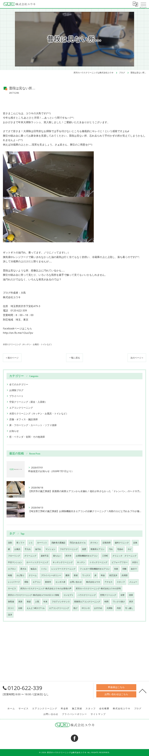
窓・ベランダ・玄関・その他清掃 (27, 436)
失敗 (116, 569)
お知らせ (14, 431)
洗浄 (10, 614)
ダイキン (94, 542)
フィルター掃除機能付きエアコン (95, 569)
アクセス (108, 582)
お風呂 (17, 549)
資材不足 (45, 555)
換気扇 (11, 601)
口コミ (11, 608)
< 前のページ (12, 357)
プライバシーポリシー (51, 575)
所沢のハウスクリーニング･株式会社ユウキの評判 (98, 588)
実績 (29, 601)
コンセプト (68, 595)
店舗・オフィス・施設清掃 (23, 419)
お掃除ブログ (16, 390)
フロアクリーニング (69, 549)
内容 (119, 608)
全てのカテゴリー (18, 384)
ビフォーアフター (120, 562)
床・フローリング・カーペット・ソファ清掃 (33, 425)
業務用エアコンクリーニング (87, 601)
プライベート (16, 396)
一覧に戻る (74, 357)
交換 (135, 542)
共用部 (125, 575)
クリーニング (30, 555)
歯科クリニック (122, 542)
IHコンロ (86, 608)
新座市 (48, 582)
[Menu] (143, 4)
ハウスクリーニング (87, 595)
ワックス (86, 575)
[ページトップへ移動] (142, 690)
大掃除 (109, 608)
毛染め (120, 549)
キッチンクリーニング (63, 562)
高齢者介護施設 (58, 542)
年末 (45, 601)
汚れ (111, 549)
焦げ (75, 608)
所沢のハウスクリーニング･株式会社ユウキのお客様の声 (45, 588)
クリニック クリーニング (124, 555)
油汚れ (38, 549)
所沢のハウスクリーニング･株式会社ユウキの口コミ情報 (33, 595)
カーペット (42, 542)
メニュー (133, 582)
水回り (135, 562)
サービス (12, 588)
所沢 (131, 601)
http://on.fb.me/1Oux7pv (18, 333)
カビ (130, 549)
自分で (134, 569)
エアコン (37, 582)
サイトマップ (98, 714)
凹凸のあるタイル (78, 542)
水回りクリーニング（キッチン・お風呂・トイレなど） (28, 344)
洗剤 (10, 542)
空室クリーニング (108, 595)
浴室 (122, 595)
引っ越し (129, 608)
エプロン (12, 569)
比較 (20, 608)
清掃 (131, 595)
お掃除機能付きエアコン (87, 555)
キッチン (81, 562)
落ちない (57, 555)
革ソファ (20, 542)
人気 (37, 601)
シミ (31, 542)
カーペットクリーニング (37, 562)
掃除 (26, 582)
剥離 (124, 569)
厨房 (20, 601)
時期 (10, 575)
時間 (106, 601)
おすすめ (98, 608)
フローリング (14, 555)
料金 (103, 575)
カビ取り (20, 575)
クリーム (33, 575)
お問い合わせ (76, 582)
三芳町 (105, 555)
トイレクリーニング (98, 562)
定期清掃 (106, 542)
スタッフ (121, 582)
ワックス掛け (119, 601)
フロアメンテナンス (61, 601)
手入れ (28, 549)
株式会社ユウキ (93, 582)
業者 (76, 575)
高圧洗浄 (113, 575)
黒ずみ (23, 569)
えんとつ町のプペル (36, 608)
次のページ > (136, 357)
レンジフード (14, 582)
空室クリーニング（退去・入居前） (28, 401)
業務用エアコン (97, 549)
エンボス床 (60, 582)
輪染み (34, 569)
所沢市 (68, 555)
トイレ (44, 569)
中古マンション (15, 562)
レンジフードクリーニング (63, 569)
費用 (67, 575)
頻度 (84, 549)
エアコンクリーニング (21, 407)
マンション (50, 549)
